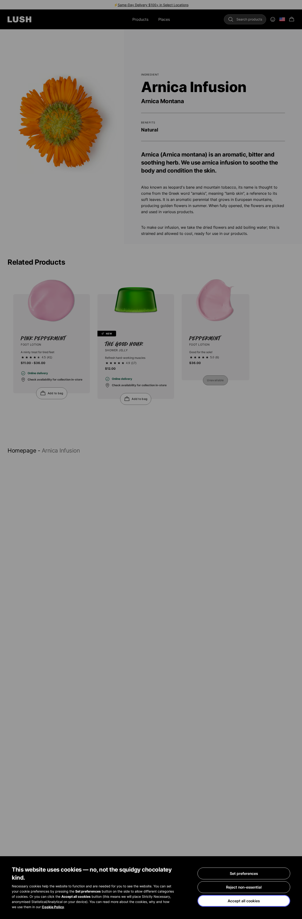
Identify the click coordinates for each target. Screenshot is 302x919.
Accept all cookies (244, 900)
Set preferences (244, 873)
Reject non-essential (244, 887)
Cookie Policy (53, 907)
